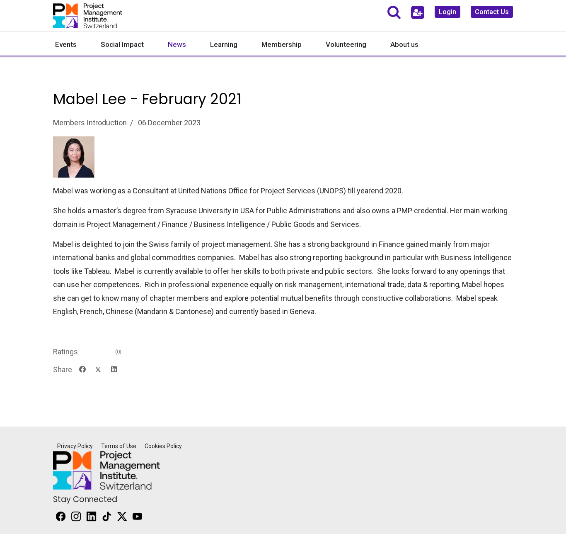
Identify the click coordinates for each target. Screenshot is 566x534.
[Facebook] (82, 370)
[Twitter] (98, 370)
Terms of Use (118, 446)
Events (66, 44)
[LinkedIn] (114, 370)
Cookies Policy (163, 446)
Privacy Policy (75, 446)
